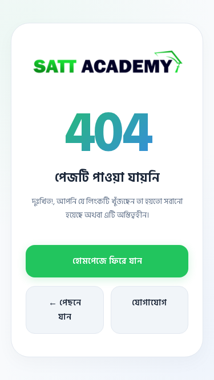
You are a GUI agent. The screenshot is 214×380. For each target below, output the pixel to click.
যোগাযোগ (149, 303)
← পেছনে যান (65, 310)
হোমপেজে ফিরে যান (107, 261)
